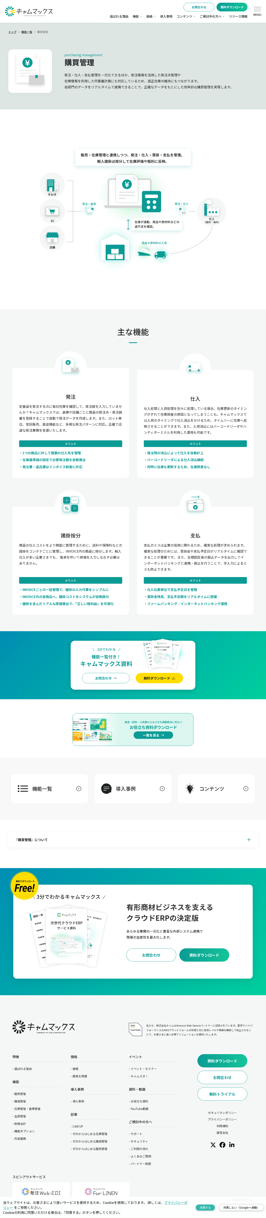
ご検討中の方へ (211, 16)
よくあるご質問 (141, 1156)
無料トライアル (222, 1094)
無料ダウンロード (157, 678)
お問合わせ (199, 7)
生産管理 (20, 1116)
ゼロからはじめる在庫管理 (90, 1134)
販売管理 (20, 1094)
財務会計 (20, 1124)
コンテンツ (184, 16)
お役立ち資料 (139, 1101)
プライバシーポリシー (222, 1119)
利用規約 (222, 1126)
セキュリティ (139, 1141)
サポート (136, 1134)
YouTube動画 (139, 1109)
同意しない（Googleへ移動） (241, 1207)
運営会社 (222, 1132)
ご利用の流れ (139, 1149)
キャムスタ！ (139, 1076)
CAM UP (78, 1126)
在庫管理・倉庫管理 (27, 1109)
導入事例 (166, 16)
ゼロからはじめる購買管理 (90, 1141)
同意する (205, 1207)
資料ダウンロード (232, 7)
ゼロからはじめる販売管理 (90, 1149)
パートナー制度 (141, 1164)
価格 (149, 16)
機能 (136, 16)
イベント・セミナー (144, 1069)
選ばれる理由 (119, 16)
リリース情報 (238, 16)
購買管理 (20, 1101)
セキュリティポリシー (222, 1113)
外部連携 (20, 1138)
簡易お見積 (80, 1076)
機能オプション (24, 1131)
